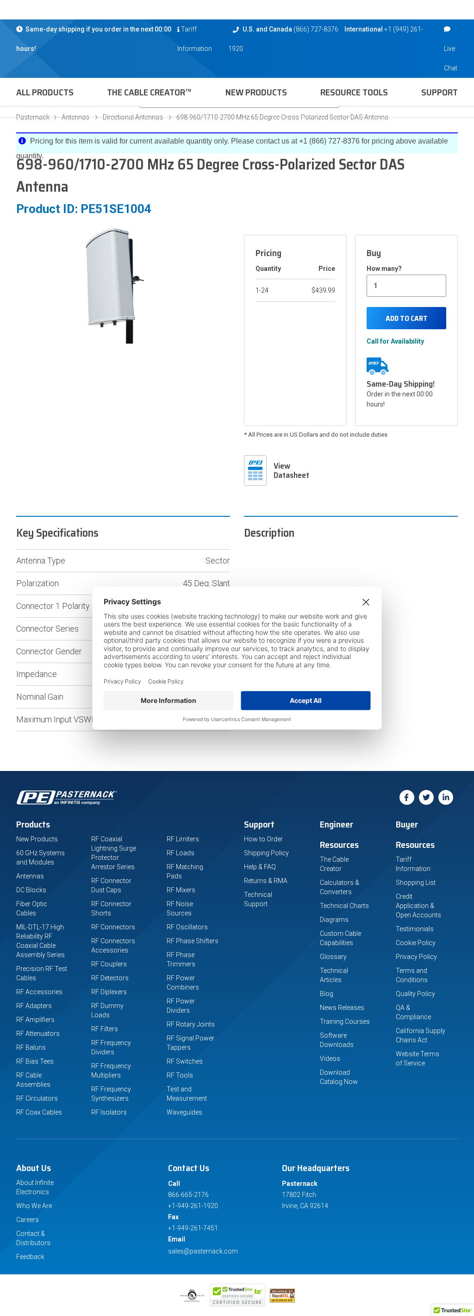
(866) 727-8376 (315, 29)
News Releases (342, 1007)
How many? (384, 268)
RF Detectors (110, 978)
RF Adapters (34, 1005)
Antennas (30, 876)
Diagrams (334, 919)
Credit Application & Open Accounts (418, 906)
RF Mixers (181, 890)
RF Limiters (183, 839)
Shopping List (416, 882)
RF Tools (180, 1075)
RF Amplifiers (35, 1019)
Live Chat (450, 58)
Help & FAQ (260, 867)
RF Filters (104, 1029)
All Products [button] (45, 92)
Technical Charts (344, 905)
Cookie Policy (416, 942)
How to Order (263, 839)
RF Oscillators (187, 927)
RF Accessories (39, 992)
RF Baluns (31, 1047)
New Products (256, 92)
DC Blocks (31, 890)
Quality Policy (415, 993)
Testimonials (415, 929)
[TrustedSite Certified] (237, 1295)
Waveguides (184, 1112)
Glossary (333, 956)
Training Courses (345, 1021)
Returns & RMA (265, 880)
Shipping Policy (266, 853)
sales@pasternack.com (203, 1251)
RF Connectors (113, 927)
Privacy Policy (416, 956)
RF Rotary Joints (191, 1024)
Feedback (30, 1256)
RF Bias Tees (35, 1061)
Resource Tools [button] (354, 92)
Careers (27, 1219)
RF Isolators (109, 1112)
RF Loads (180, 853)
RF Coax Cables (39, 1112)
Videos (330, 1058)
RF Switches (185, 1061)
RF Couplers (109, 964)
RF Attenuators (38, 1033)
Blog (326, 993)
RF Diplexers (109, 992)
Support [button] (439, 92)
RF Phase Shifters (192, 941)
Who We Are (34, 1205)
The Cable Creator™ (149, 92)
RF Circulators (37, 1098)
